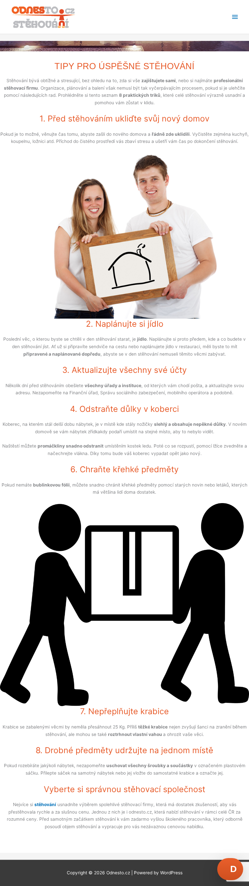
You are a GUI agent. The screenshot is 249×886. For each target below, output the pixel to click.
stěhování (45, 804)
